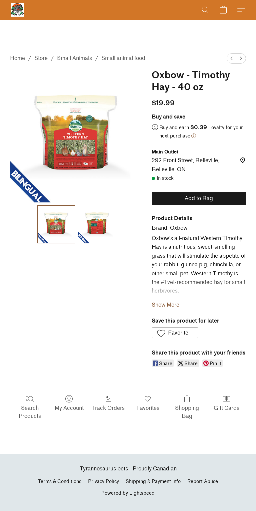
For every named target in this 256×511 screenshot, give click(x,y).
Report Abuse (202, 481)
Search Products (30, 412)
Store (41, 58)
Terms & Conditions (59, 481)
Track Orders (108, 408)
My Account (69, 408)
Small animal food (123, 58)
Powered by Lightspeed (128, 493)
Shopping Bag (187, 412)
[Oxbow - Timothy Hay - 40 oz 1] (97, 224)
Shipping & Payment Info (153, 481)
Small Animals (74, 58)
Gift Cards (226, 408)
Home (17, 58)
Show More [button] (165, 305)
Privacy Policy (103, 481)
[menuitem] (231, 58)
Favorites (147, 408)
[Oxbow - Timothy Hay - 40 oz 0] (56, 224)
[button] (17, 10)
